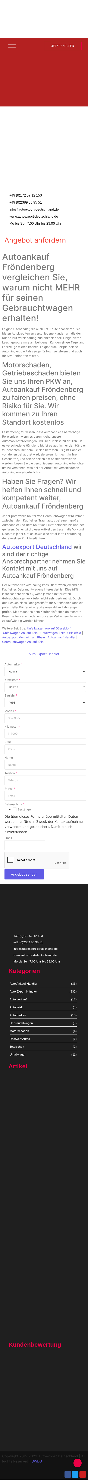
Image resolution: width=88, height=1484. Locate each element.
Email (8, 837)
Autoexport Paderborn (24, 1308)
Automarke (13, 664)
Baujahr (10, 695)
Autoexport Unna (20, 1126)
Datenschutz (14, 804)
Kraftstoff (12, 679)
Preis (7, 742)
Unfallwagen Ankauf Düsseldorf (49, 628)
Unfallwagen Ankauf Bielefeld (60, 633)
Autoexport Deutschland (37, 546)
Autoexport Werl (20, 1173)
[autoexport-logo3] (44, 18)
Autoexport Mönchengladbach (29, 1217)
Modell (10, 711)
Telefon (10, 773)
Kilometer (12, 726)
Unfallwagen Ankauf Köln (20, 633)
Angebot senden (24, 874)
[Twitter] (75, 1474)
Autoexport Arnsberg (23, 1335)
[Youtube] (82, 1474)
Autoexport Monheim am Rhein (23, 637)
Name (8, 757)
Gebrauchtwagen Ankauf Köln (23, 642)
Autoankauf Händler (61, 637)
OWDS (36, 1461)
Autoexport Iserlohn (22, 1261)
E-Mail (9, 788)
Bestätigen (25, 809)
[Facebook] (68, 1474)
